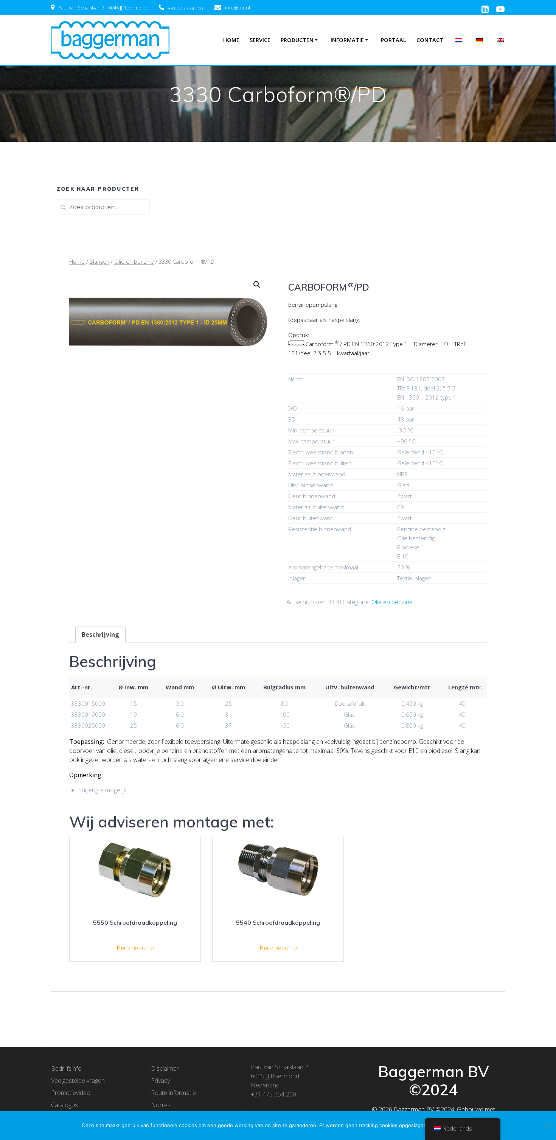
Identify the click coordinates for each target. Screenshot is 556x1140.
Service (260, 40)
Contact (429, 40)
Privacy (160, 1080)
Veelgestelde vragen (78, 1080)
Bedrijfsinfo (66, 1068)
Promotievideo (70, 1093)
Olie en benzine (134, 261)
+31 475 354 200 (185, 8)
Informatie (347, 40)
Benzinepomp (135, 948)
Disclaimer (165, 1068)
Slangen (99, 261)
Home (231, 40)
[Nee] (546, 1125)
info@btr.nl (237, 7)
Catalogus (64, 1105)
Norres (161, 1105)
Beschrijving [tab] (100, 634)
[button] (257, 284)
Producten (297, 40)
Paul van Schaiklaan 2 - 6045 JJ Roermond (103, 7)
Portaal (393, 40)
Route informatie (173, 1093)
